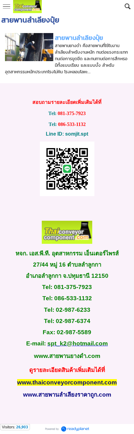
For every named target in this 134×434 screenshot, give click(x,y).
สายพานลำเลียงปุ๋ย (79, 37)
